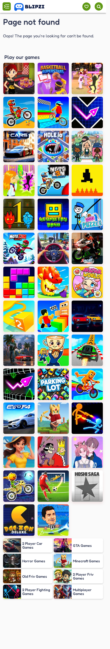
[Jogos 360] (32, 7)
